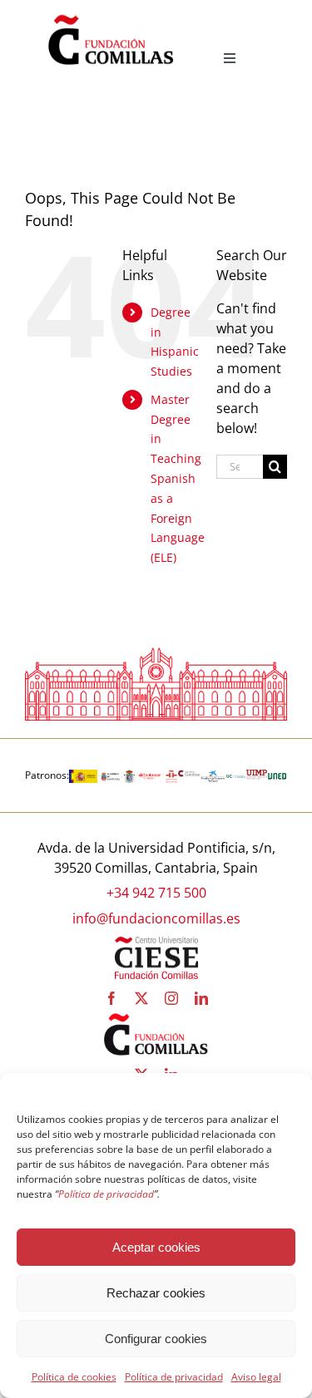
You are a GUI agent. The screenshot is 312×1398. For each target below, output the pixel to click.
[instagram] (171, 998)
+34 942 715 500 (156, 893)
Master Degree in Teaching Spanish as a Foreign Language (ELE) (178, 478)
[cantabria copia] (110, 776)
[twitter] (141, 998)
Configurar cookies (156, 1339)
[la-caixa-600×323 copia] (213, 776)
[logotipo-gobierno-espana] (83, 776)
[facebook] (111, 998)
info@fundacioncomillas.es (156, 918)
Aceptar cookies (156, 1247)
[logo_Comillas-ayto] (129, 776)
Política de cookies (74, 1377)
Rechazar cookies (156, 1293)
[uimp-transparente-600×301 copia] (256, 776)
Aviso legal (256, 1377)
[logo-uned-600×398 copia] (277, 776)
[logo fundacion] (110, 15)
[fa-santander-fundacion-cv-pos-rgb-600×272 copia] (150, 776)
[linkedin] (201, 998)
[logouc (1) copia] (236, 776)
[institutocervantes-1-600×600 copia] (171, 776)
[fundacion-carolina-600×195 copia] (189, 776)
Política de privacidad (174, 1377)
